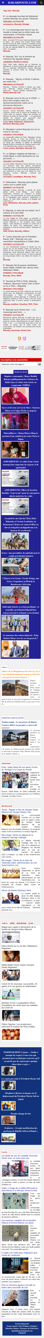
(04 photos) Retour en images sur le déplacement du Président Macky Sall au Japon (21, 1096)
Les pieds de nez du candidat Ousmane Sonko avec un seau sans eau (20, 1157)
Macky (6, 92)
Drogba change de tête (21, 1113)
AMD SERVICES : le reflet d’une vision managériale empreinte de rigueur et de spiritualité (21, 464)
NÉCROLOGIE (7, 806)
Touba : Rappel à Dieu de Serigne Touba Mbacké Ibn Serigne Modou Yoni (20, 811)
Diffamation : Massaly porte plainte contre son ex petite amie (20, 183)
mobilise (14, 304)
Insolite (4, 1152)
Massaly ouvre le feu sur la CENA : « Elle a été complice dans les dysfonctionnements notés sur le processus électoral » (21, 101)
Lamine (12, 148)
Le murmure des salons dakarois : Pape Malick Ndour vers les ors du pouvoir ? (20, 637)
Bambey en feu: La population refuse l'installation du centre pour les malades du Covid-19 (20, 1005)
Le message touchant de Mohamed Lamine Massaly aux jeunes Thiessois (20, 17)
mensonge (15, 330)
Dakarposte (29, 122)
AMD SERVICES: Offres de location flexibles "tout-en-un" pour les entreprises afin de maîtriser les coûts (21, 492)
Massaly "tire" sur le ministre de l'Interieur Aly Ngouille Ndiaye (19, 57)
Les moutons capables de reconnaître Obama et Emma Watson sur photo (19, 1221)
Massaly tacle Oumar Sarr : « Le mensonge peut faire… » (19, 311)
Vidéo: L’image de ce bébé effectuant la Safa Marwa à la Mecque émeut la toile (19, 1189)
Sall (19, 92)
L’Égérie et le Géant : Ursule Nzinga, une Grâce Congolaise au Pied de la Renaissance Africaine (20, 581)
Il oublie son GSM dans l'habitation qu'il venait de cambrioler (19, 1254)
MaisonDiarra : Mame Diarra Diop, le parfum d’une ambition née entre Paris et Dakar (20, 436)
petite (29, 203)
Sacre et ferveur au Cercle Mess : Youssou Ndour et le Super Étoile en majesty (21, 409)
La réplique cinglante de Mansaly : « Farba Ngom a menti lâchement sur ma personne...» (21, 156)
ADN (5, 231)
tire (34, 148)
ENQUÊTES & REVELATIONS (13, 718)
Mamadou (20, 148)
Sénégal (25, 24)
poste (22, 124)
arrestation (7, 177)
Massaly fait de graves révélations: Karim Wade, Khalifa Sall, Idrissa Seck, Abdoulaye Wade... (21, 267)
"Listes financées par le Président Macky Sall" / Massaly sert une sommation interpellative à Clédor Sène (21, 239)
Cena (5, 122)
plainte (35, 203)
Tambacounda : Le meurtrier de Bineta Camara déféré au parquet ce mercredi (19, 723)
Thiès (35, 304)
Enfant (11, 231)
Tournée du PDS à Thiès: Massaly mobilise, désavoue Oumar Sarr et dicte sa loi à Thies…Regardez (21, 283)
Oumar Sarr (26, 330)
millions (26, 231)
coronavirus (8, 24)
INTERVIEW (6, 764)
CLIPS (30, 923)
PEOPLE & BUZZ (20, 372)
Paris (34, 177)
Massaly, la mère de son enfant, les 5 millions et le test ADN (21, 211)
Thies (13, 276)
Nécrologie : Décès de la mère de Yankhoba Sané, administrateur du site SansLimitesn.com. (19, 862)
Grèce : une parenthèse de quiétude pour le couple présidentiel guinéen (21, 554)
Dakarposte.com (22, 2)
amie (5, 203)
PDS (30, 304)
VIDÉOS (5, 923)
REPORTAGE (22, 923)
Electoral (7, 124)
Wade (19, 276)
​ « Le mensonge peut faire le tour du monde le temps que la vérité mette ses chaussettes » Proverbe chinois (21, 32)
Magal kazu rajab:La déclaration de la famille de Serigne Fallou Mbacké (19, 928)
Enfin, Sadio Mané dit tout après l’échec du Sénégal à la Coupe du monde (20, 768)
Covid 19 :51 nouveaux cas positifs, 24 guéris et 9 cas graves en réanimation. (19, 985)
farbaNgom (18, 177)
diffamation (13, 203)
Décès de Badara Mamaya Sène (16, 890)
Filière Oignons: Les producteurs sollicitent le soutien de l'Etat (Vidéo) (18, 1025)
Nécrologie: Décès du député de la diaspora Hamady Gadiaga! (17, 836)
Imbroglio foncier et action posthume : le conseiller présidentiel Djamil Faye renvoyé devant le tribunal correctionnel (20, 609)
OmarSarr (23, 304)
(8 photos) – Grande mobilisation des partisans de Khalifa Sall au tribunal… (20, 1129)
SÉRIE (12, 923)
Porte (5, 205)
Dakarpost (18, 122)
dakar (11, 122)
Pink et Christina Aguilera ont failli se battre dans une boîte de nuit (18, 1286)
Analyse (4, 667)
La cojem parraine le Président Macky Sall (20, 1078)
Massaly (17, 24)
